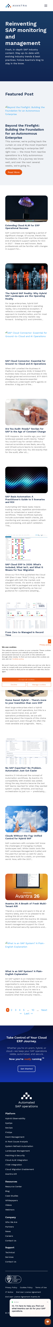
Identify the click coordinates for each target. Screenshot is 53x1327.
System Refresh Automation (19, 1146)
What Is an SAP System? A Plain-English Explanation (24, 972)
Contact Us (10, 1240)
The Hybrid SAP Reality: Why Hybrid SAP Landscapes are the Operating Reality (26, 296)
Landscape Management (17, 1151)
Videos (8, 1205)
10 (33, 1010)
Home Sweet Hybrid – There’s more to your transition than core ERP (25, 701)
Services (9, 1257)
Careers (9, 1236)
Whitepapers (11, 1200)
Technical (10, 1252)
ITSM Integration (13, 1164)
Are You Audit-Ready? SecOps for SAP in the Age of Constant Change (25, 430)
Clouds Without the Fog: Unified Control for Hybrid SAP (23, 837)
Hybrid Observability (15, 1118)
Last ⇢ (28, 1013)
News (8, 1231)
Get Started (27, 1069)
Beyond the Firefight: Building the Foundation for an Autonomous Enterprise (24, 132)
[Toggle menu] (45, 5)
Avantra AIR (11, 1174)
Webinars (9, 1209)
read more (14, 172)
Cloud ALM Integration (16, 1160)
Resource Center (13, 1186)
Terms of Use (41, 1287)
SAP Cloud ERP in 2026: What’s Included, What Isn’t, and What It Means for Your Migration (24, 567)
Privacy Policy (11, 1287)
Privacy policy (45, 645)
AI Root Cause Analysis (16, 1141)
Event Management (14, 1137)
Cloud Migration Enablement (19, 1169)
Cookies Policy (26, 1287)
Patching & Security (15, 1155)
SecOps (9, 1127)
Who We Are (11, 1222)
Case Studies (11, 1196)
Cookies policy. (18, 659)
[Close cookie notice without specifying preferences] (49, 641)
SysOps (8, 1123)
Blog (7, 1191)
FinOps (8, 1132)
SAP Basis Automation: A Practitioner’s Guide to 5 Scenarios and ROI (25, 499)
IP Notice (9, 1292)
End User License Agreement (28, 1292)
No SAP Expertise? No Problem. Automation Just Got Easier (23, 769)
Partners (9, 1227)
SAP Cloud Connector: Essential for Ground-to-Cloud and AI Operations (25, 362)
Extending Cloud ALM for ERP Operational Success (22, 227)
